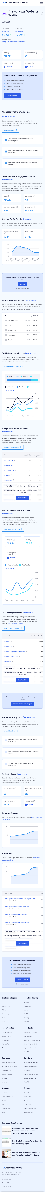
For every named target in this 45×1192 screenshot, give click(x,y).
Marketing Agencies (30, 1066)
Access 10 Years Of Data (12, 529)
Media (4, 1018)
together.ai (8, 465)
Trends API (5, 1078)
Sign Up (22, 284)
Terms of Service (7, 1183)
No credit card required (22, 289)
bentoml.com (8, 460)
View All (4, 1022)
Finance (26, 1002)
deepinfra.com (9, 470)
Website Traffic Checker (32, 1040)
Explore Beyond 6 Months (12, 366)
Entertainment (7, 1032)
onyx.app (7, 475)
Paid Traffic (26, 565)
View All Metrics (9, 130)
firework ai (7, 662)
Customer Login (7, 1096)
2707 (4, 45)
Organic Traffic (13, 565)
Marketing (5, 1014)
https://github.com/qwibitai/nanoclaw (17, 922)
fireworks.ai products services (15, 652)
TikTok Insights (7, 1074)
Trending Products (8, 1062)
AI (2, 1002)
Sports (26, 1010)
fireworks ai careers (11, 657)
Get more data (12, 96)
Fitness (4, 1010)
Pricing (4, 1092)
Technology (6, 1006)
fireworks (7, 642)
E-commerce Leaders (31, 1062)
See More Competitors (11, 447)
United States (19, 31)
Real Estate (6, 1048)
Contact (5, 1104)
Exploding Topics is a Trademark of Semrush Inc (11, 1173)
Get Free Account (22, 980)
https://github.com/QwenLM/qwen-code (17, 907)
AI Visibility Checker (30, 1032)
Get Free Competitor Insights (22, 704)
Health (26, 1014)
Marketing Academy (30, 1108)
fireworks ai (8, 647)
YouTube (26, 1092)
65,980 (6, 34)
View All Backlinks (9, 731)
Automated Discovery (9, 1066)
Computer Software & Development (13, 42)
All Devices (11, 387)
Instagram (27, 1096)
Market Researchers (31, 1074)
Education (27, 1006)
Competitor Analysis (30, 1044)
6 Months (8, 390)
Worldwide (5, 31)
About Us (5, 1100)
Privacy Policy (6, 1179)
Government (6, 1036)
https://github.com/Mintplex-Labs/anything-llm (20, 899)
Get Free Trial (22, 498)
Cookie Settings (7, 1187)
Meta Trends (6, 1070)
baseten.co (8, 480)
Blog (3, 1112)
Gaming (26, 1018)
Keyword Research (30, 1048)
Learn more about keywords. (16, 624)
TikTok (26, 1100)
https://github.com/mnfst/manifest (16, 915)
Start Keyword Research (12, 628)
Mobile (32, 387)
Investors (27, 1070)
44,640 (19, 34)
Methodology (6, 1108)
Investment (6, 1040)
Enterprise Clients (30, 1078)
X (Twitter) (27, 1104)
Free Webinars (28, 1112)
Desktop (22, 387)
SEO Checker (28, 1036)
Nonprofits (5, 1044)
